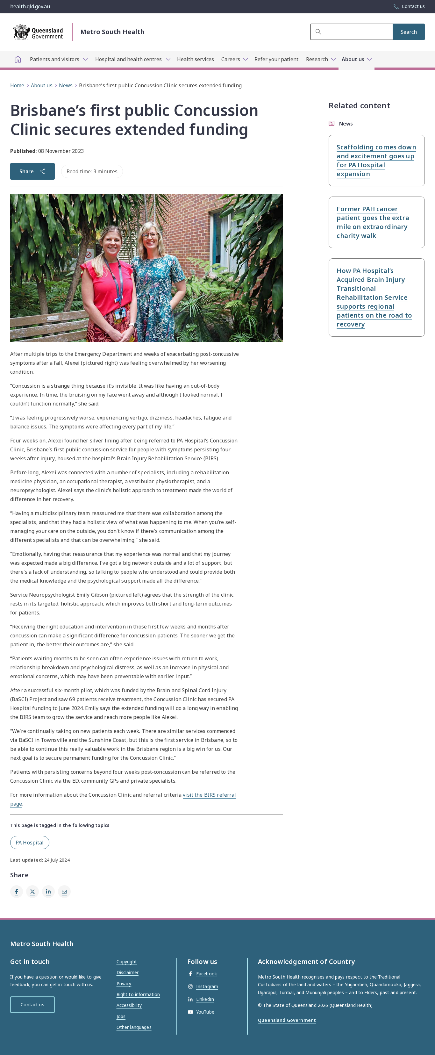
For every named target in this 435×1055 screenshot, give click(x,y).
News (66, 85)
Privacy (124, 983)
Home (17, 85)
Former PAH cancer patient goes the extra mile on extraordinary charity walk (373, 222)
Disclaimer (128, 972)
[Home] (17, 59)
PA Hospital (30, 842)
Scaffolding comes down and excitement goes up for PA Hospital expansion (376, 160)
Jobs (121, 1016)
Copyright (127, 961)
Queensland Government (287, 1020)
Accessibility (129, 1005)
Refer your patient (276, 59)
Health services (195, 59)
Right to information (138, 994)
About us (42, 85)
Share (26, 171)
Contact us (32, 1004)
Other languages (134, 1027)
